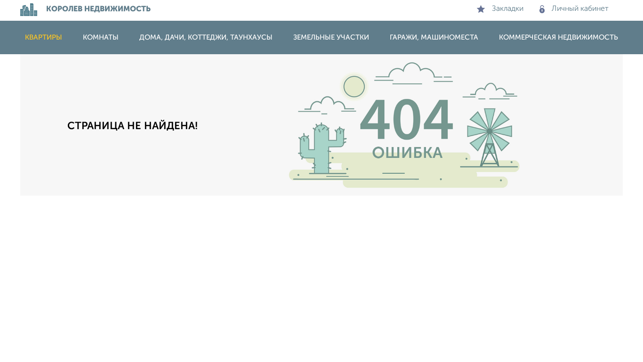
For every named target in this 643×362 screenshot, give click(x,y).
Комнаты (101, 37)
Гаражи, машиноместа (434, 37)
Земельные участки (331, 37)
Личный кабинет (580, 9)
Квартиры (43, 37)
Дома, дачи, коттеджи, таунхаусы (206, 37)
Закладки (507, 9)
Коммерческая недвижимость (558, 37)
